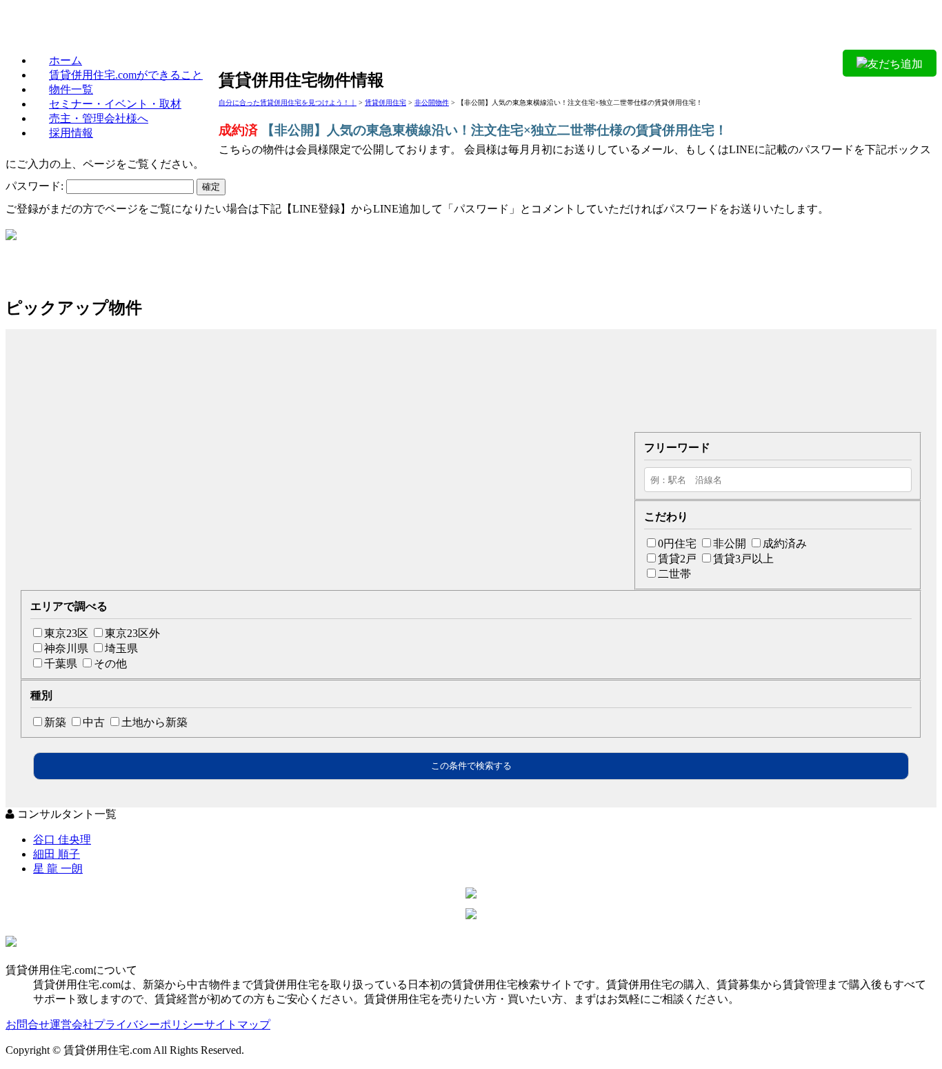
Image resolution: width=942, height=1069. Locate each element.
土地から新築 (154, 722)
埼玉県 (121, 648)
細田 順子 (56, 854)
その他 (110, 663)
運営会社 (72, 1024)
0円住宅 (677, 543)
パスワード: (36, 186)
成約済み (785, 543)
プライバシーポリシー (149, 1024)
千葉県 (60, 663)
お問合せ (28, 1024)
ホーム (65, 60)
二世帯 (674, 574)
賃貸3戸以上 (743, 559)
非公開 (729, 543)
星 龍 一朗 (58, 868)
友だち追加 (895, 64)
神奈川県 (66, 648)
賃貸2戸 (677, 559)
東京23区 (66, 633)
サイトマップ (237, 1024)
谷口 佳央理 (62, 839)
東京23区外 (132, 633)
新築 (55, 722)
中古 (94, 722)
